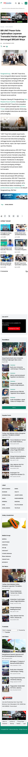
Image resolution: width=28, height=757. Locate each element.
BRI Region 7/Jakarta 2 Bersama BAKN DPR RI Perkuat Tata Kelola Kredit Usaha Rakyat (17, 662)
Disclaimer (4, 723)
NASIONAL (17, 501)
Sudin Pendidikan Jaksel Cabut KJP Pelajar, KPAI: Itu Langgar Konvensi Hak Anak (18, 400)
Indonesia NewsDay (13, 729)
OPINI (3, 504)
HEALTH (17, 492)
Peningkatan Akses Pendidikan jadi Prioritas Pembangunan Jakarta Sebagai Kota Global (7, 233)
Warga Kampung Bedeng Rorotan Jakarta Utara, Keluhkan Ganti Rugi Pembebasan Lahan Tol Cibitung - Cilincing (18, 457)
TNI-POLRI (17, 508)
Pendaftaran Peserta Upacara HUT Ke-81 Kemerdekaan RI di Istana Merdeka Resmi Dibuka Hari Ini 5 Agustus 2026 (13, 655)
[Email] (17, 216)
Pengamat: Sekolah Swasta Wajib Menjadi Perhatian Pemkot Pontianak (17, 384)
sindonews (5, 545)
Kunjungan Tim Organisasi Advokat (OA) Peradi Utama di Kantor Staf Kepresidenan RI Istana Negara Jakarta (18, 473)
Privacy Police (20, 721)
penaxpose (5, 562)
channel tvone (5, 559)
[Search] (1, 3)
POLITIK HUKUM (19, 504)
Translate (7, 632)
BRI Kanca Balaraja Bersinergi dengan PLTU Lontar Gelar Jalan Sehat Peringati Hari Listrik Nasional (7, 264)
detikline (4, 539)
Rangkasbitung (5, 74)
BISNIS (16, 488)
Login (24, 723)
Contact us (12, 721)
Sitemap (12, 723)
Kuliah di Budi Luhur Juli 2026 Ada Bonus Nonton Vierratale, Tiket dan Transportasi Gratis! (20, 233)
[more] (22, 216)
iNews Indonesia (6, 556)
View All (14, 407)
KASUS (3, 498)
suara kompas (5, 542)
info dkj (4, 547)
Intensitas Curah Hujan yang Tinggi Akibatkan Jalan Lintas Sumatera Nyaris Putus (17, 449)
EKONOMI (4, 492)
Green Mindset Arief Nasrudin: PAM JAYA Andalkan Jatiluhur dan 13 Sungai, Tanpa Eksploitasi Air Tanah (7, 249)
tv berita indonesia (7, 553)
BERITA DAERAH (6, 488)
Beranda (2, 26)
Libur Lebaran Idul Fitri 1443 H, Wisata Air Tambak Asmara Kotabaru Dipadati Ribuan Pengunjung (17, 465)
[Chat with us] (26, 3)
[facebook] (5, 216)
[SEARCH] (16, 3)
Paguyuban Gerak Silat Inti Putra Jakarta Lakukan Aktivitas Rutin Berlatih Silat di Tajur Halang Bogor (17, 687)
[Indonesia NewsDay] (7, 3)
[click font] (1, 46)
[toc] (26, 228)
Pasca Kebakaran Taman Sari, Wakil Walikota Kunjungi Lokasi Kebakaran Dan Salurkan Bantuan (18, 441)
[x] (9, 216)
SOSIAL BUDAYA (9, 26)
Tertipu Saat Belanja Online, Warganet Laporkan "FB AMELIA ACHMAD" (13, 434)
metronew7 (5, 550)
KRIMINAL (4, 501)
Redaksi (18, 723)
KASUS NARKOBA (19, 498)
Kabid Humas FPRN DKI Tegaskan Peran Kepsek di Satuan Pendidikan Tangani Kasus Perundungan (17, 392)
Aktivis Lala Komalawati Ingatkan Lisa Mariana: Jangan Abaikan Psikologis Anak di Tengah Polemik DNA (17, 376)
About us (4, 721)
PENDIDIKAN (12, 365)
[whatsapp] (13, 216)
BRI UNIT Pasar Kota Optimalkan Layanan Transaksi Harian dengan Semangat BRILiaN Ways (21, 264)
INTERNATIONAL (6, 495)
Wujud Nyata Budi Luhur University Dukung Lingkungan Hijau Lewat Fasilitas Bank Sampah (12, 359)
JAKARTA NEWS (19, 495)
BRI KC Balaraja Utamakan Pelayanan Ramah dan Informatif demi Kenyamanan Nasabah (21, 249)
